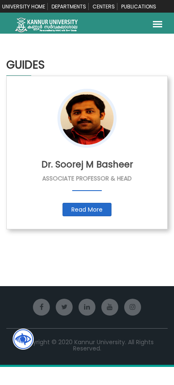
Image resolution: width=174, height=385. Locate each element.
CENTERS (103, 6)
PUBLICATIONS (138, 6)
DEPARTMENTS (69, 6)
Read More (87, 209)
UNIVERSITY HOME (23, 6)
